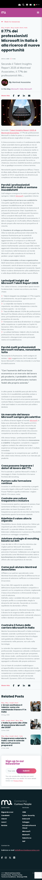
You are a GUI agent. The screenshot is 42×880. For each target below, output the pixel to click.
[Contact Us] (31, 5)
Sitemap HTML (22, 877)
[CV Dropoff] (19, 5)
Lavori (3, 822)
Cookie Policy (6, 875)
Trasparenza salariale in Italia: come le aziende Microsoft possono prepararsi (13, 741)
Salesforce (26, 838)
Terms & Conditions (8, 877)
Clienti (4, 819)
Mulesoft (26, 835)
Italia (25, 27)
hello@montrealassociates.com (27, 850)
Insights (7, 27)
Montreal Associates (21, 82)
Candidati (5, 815)
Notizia (4, 825)
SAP (23, 841)
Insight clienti (19, 27)
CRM (24, 812)
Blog (2, 27)
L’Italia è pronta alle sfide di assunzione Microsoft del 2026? (14, 725)
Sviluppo (25, 822)
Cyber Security (28, 815)
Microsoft (15, 89)
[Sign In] (27, 5)
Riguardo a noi (7, 812)
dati (10, 358)
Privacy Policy (18, 781)
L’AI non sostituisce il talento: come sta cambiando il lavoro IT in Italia (13, 708)
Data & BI (26, 819)
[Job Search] (23, 5)
